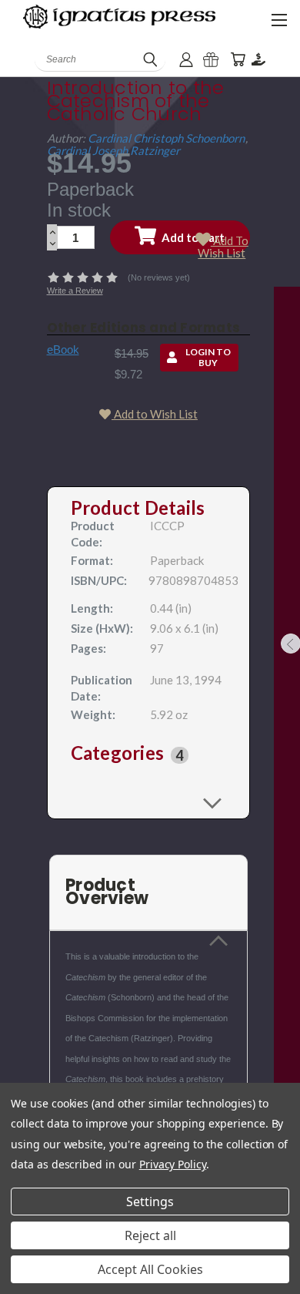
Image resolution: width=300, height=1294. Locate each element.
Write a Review (75, 290)
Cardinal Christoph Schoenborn (166, 138)
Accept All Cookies (150, 1269)
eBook (63, 349)
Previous (23, 1278)
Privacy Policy (172, 1164)
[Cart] (238, 60)
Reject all (150, 1235)
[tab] (149, 755)
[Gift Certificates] (211, 60)
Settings (150, 1201)
